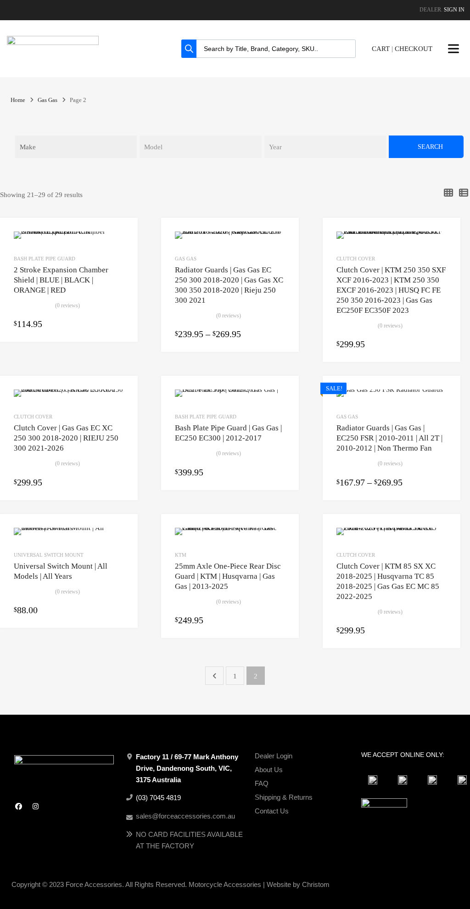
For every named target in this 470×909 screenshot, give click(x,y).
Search (430, 146)
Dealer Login (273, 756)
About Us (269, 769)
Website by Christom (298, 884)
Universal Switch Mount (49, 555)
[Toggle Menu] (453, 48)
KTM (180, 555)
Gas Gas (47, 100)
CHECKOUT (413, 48)
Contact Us (272, 811)
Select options (118, 325)
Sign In (454, 9)
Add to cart (441, 345)
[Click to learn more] (372, 780)
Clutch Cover (355, 258)
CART (381, 48)
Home (18, 100)
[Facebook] (18, 806)
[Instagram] (35, 806)
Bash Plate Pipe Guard (44, 258)
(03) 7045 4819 (158, 798)
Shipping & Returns (284, 797)
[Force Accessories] (53, 42)
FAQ (262, 783)
